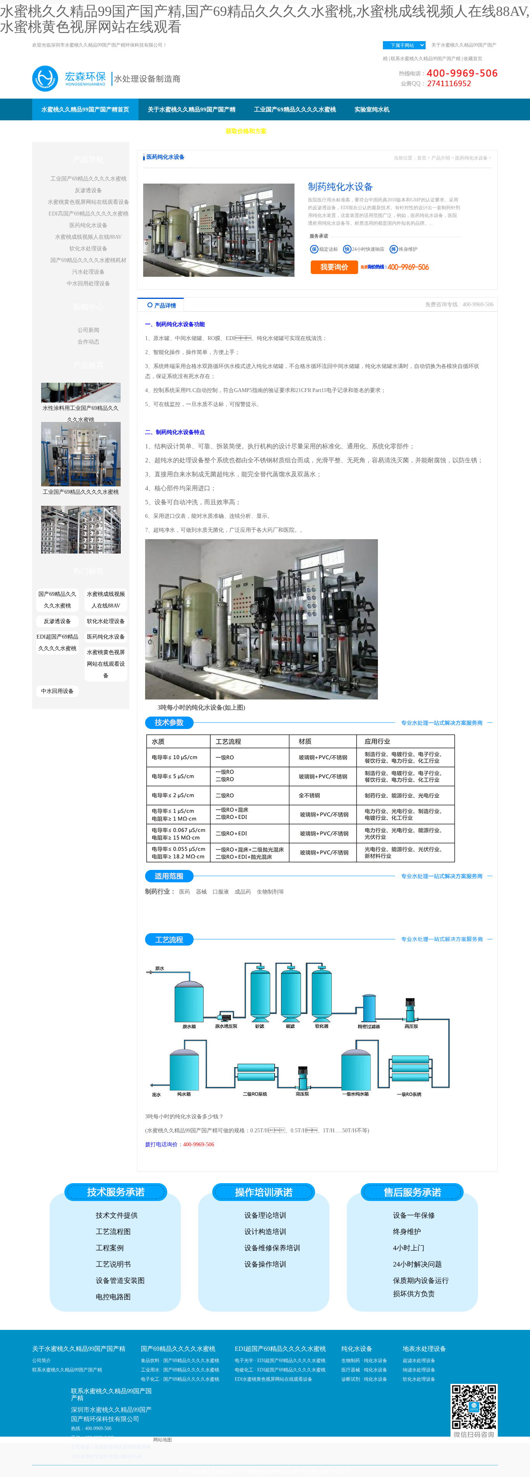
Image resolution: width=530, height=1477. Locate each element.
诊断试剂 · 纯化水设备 (364, 1379)
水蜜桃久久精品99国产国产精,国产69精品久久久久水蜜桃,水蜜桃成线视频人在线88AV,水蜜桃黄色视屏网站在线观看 (265, 19)
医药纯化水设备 (88, 225)
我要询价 (334, 267)
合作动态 (88, 342)
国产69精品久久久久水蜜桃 (57, 600)
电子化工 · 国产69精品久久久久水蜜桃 (180, 1379)
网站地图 (162, 1439)
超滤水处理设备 (419, 1360)
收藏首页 (473, 58)
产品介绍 (440, 158)
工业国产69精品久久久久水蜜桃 (88, 179)
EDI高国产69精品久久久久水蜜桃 (88, 214)
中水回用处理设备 (88, 283)
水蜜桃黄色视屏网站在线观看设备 (88, 202)
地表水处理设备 (424, 1348)
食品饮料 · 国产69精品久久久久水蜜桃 (180, 1360)
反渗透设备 (88, 190)
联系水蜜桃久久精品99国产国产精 (426, 58)
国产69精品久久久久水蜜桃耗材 (88, 260)
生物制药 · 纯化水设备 (364, 1360)
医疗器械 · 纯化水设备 (364, 1370)
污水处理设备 (88, 272)
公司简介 (41, 1360)
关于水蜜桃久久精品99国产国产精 (78, 1348)
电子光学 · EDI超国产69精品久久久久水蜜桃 (280, 1360)
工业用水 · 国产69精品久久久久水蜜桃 (180, 1370)
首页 (421, 158)
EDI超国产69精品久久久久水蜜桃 (57, 642)
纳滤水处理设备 (419, 1370)
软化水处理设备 (88, 249)
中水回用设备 (57, 691)
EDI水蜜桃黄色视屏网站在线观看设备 (273, 1379)
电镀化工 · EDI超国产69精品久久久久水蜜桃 (280, 1370)
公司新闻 (88, 330)
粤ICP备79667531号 (332, 1471)
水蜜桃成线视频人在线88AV (88, 237)
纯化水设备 (207, 707)
